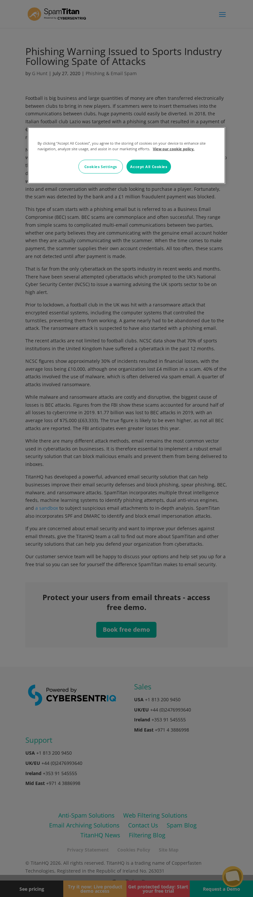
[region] (126, 155)
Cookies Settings (100, 166)
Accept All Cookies (148, 166)
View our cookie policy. (173, 148)
